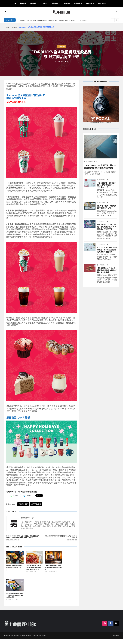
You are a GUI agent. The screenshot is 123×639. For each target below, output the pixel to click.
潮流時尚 (33, 3)
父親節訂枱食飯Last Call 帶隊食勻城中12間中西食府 (14, 566)
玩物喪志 (77, 3)
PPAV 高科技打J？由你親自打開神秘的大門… (106, 207)
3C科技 (43, 3)
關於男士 (116, 636)
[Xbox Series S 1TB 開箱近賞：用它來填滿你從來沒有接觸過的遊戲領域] (100, 146)
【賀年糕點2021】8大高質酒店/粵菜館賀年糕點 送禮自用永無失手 (107, 270)
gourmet (24, 504)
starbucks (36, 504)
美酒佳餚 (67, 3)
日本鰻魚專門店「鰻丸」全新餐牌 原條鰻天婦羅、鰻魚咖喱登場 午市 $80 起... (44, 21)
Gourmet (61, 46)
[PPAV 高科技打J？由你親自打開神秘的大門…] (89, 206)
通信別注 (101, 3)
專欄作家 (89, 3)
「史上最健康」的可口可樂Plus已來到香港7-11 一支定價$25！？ (106, 185)
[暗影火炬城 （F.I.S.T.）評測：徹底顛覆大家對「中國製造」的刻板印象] (89, 224)
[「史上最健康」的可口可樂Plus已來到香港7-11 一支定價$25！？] (89, 183)
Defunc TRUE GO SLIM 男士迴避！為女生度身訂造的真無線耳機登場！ (107, 249)
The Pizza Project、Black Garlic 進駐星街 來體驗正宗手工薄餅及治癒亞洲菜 (33, 567)
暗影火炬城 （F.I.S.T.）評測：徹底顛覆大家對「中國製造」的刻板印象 (106, 226)
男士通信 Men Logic (27, 517)
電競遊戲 (55, 3)
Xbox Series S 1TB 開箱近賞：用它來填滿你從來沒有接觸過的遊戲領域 (100, 166)
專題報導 (23, 3)
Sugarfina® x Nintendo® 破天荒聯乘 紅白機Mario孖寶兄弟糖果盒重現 (14, 595)
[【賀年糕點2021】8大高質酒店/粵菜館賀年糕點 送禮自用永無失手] (89, 268)
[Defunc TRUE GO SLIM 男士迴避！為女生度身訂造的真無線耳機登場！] (89, 247)
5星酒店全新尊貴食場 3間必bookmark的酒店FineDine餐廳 (53, 567)
